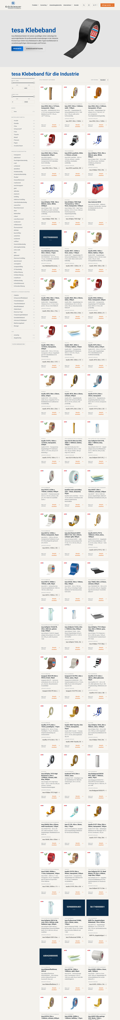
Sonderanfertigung (34, 49)
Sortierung (94, 79)
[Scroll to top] (115, 1015)
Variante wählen (69, 118)
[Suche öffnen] (83, 5)
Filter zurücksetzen (18, 344)
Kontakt (76, 5)
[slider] (12, 83)
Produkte (35, 5)
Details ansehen (56, 125)
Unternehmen (67, 5)
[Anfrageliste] (89, 5)
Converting (44, 5)
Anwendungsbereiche (56, 5)
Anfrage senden (107, 5)
